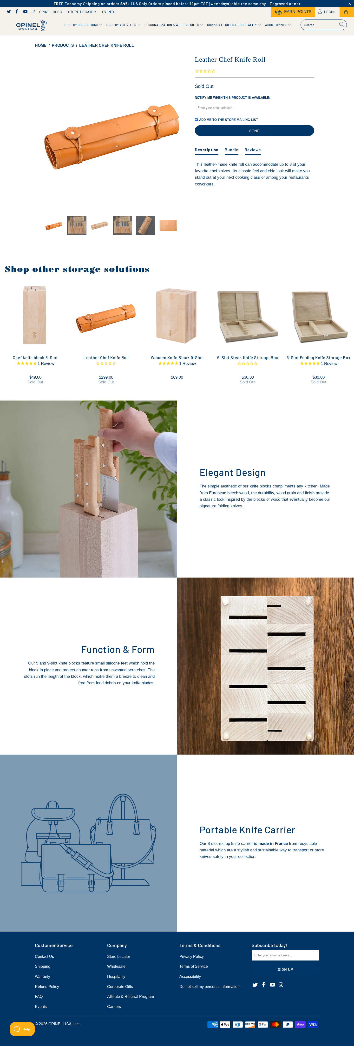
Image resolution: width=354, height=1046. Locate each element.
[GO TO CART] (347, 12)
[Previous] (43, 131)
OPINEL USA (60, 1024)
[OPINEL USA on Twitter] (8, 12)
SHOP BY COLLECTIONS (82, 24)
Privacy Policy (191, 956)
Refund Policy (47, 987)
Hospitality (116, 976)
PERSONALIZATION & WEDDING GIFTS (172, 24)
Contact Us (44, 956)
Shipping (42, 966)
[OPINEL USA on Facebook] (16, 12)
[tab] (206, 148)
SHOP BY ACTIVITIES (121, 24)
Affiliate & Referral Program (130, 996)
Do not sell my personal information (209, 987)
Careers (114, 1007)
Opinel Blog (50, 12)
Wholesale (116, 966)
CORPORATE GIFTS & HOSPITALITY (232, 24)
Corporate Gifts (120, 987)
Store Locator (82, 12)
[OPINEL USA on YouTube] (25, 12)
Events (108, 12)
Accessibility (190, 976)
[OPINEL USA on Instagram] (33, 12)
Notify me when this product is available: (232, 97)
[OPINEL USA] (31, 26)
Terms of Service (193, 966)
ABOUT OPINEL (276, 24)
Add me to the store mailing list (228, 120)
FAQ (39, 996)
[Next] (181, 131)
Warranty (42, 976)
